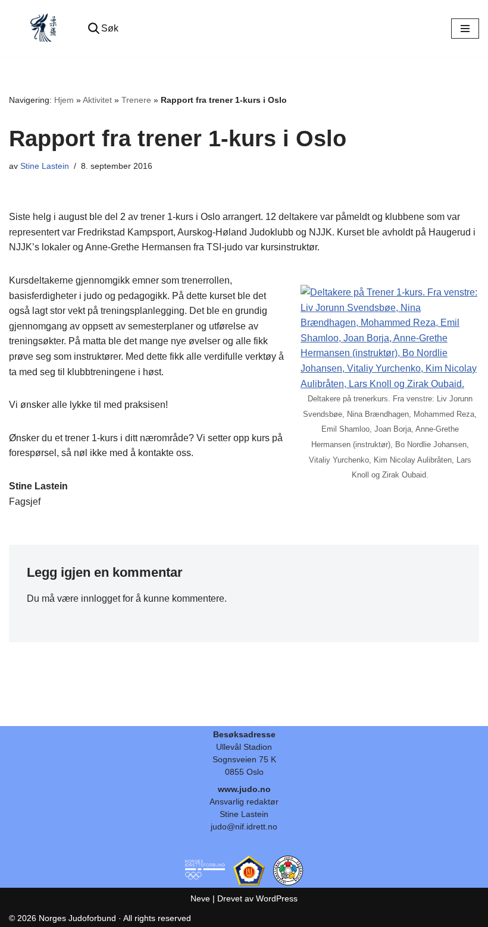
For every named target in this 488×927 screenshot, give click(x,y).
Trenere (136, 100)
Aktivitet (97, 100)
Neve (200, 898)
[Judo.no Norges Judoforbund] (44, 28)
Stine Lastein (44, 166)
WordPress (277, 898)
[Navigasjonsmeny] (465, 28)
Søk (109, 28)
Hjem (64, 100)
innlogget (100, 598)
